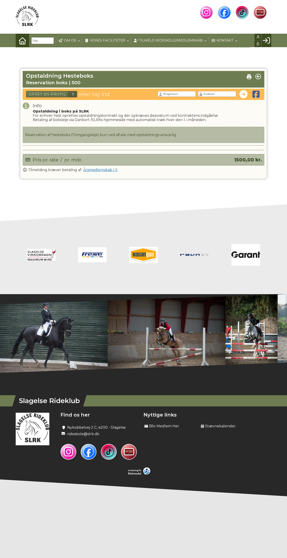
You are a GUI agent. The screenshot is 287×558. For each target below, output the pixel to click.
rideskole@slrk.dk (83, 434)
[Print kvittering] (249, 76)
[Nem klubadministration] (140, 474)
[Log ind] (266, 40)
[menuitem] (22, 40)
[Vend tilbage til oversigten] (258, 76)
